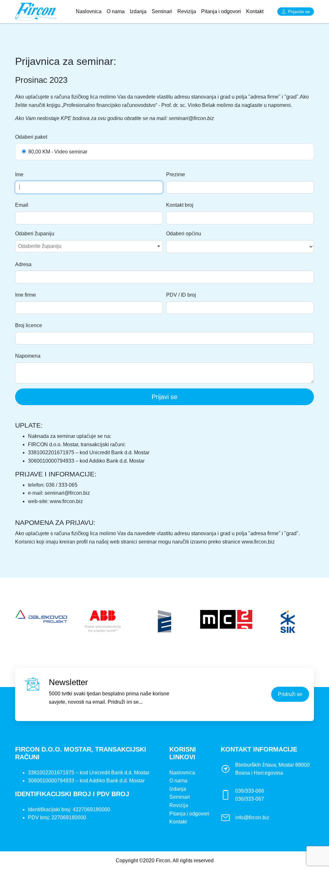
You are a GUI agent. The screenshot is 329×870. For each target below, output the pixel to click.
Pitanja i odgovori (221, 11)
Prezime (175, 174)
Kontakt (254, 11)
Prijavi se (164, 396)
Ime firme (25, 295)
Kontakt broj (179, 205)
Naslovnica (90, 11)
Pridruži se (290, 694)
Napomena (27, 356)
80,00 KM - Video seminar (57, 151)
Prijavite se (299, 11)
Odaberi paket (31, 137)
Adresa (23, 264)
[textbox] (89, 246)
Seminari (162, 11)
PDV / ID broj (181, 295)
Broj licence (28, 325)
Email (21, 205)
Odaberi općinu (183, 233)
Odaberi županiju (34, 233)
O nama (116, 11)
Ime (19, 174)
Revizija (186, 11)
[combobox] (89, 246)
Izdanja (138, 11)
